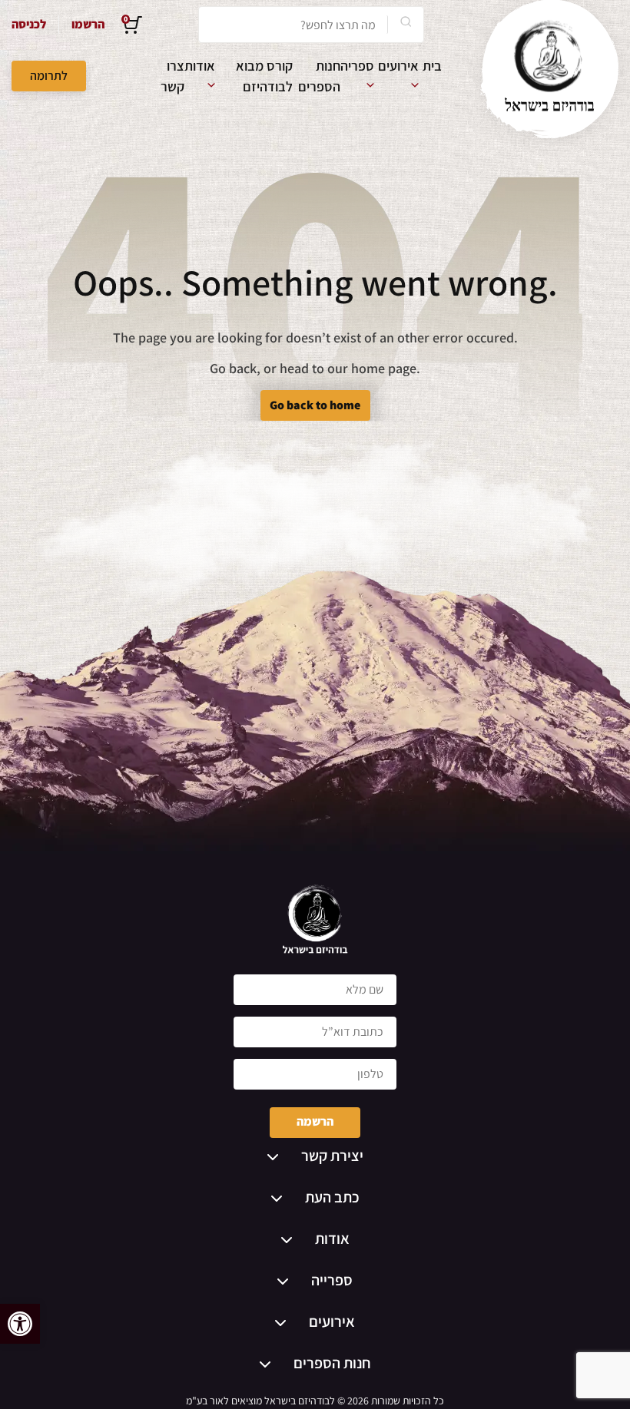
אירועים (398, 65)
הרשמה (315, 1121)
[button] (20, 1324)
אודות (199, 65)
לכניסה (29, 24)
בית (432, 65)
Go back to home (315, 405)
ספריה (357, 65)
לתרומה (49, 76)
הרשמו (87, 24)
